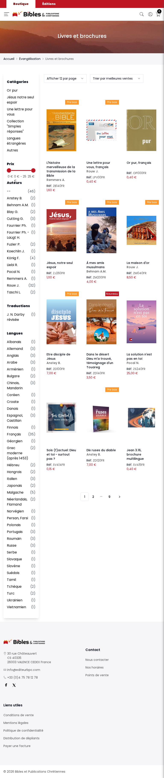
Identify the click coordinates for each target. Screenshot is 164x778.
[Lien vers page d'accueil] (49, 14)
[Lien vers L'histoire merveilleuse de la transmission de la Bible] (61, 130)
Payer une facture (17, 746)
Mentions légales (15, 723)
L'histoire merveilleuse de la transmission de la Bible (61, 171)
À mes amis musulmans (96, 267)
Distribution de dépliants (21, 738)
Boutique (21, 4)
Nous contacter (97, 660)
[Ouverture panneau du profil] (150, 14)
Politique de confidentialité (23, 730)
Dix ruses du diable (101, 452)
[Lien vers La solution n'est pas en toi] (141, 322)
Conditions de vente (18, 715)
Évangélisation (30, 59)
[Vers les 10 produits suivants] (118, 497)
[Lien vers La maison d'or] (141, 230)
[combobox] (65, 78)
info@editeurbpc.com (23, 670)
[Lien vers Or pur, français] (141, 130)
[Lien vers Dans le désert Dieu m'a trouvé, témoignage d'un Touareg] (101, 322)
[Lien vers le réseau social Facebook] (6, 685)
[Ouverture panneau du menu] (6, 14)
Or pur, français (139, 163)
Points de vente (97, 675)
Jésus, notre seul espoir (60, 265)
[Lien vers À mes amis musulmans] (101, 230)
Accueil (8, 59)
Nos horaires (94, 667)
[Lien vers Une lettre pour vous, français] (101, 130)
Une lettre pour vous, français (98, 167)
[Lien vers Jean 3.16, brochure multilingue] (141, 417)
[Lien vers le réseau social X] (14, 685)
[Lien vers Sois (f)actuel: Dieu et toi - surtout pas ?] (61, 417)
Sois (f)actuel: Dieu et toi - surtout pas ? (61, 454)
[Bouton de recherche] (141, 14)
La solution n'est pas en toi (139, 358)
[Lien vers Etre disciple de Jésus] (61, 322)
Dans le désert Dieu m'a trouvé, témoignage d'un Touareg (99, 360)
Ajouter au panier (61, 126)
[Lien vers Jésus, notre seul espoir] (61, 230)
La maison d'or (138, 265)
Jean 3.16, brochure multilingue (135, 454)
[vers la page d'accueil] (41, 642)
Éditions (49, 4)
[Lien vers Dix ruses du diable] (101, 417)
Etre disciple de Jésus (58, 358)
